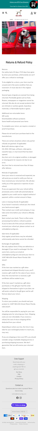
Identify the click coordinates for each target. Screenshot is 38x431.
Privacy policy (13, 424)
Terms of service (23, 424)
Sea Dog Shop (10, 422)
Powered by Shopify (21, 422)
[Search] (6, 13)
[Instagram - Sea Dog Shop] (20, 398)
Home (11, 19)
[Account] (32, 13)
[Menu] (3, 13)
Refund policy (31, 422)
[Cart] (35, 13)
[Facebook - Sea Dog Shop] (17, 398)
